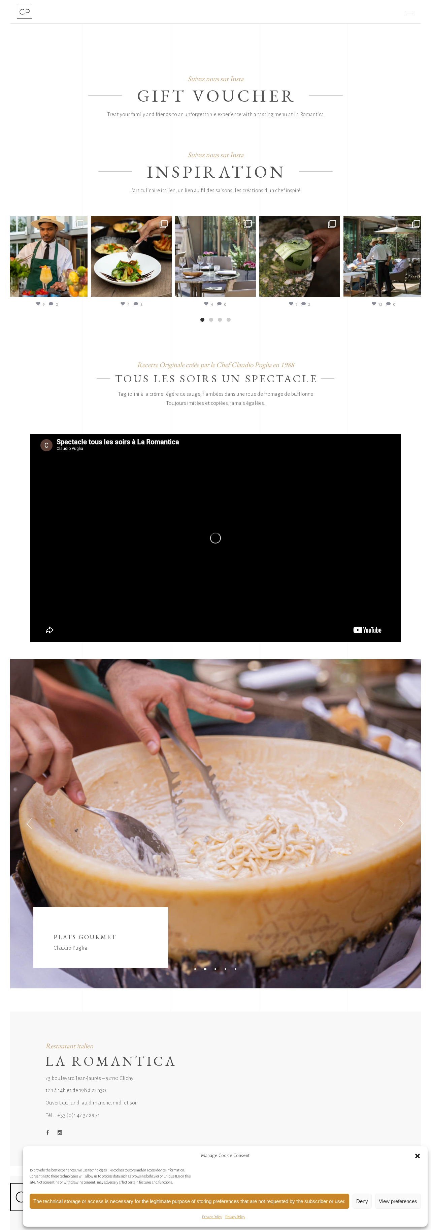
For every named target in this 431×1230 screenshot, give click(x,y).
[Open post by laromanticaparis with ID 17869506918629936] (383, 256)
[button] (417, 1156)
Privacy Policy (212, 1217)
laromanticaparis (47, 222)
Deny (362, 1201)
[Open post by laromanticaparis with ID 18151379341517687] (131, 256)
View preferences (398, 1201)
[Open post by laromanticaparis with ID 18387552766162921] (215, 256)
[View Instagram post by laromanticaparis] (81, 288)
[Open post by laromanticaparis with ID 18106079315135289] (47, 256)
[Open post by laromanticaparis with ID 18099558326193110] (299, 256)
